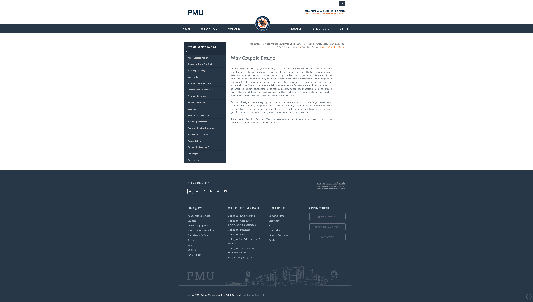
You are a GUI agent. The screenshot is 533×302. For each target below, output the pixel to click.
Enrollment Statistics (198, 134)
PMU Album (194, 254)
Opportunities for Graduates (201, 128)
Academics (254, 43)
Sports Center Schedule (200, 230)
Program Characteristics (199, 83)
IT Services (275, 230)
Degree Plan (193, 77)
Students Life (321, 29)
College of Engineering (241, 215)
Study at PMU (209, 29)
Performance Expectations (200, 90)
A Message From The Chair (200, 64)
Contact (328, 237)
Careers (191, 220)
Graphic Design (310, 47)
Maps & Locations (329, 226)
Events (191, 249)
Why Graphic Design (197, 70)
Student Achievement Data (200, 147)
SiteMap (273, 240)
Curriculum (193, 109)
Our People (193, 154)
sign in (344, 29)
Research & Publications (199, 115)
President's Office (197, 235)
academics (234, 29)
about (187, 29)
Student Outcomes (196, 102)
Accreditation (194, 141)
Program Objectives (197, 96)
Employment (329, 216)
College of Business (239, 229)
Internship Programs (197, 122)
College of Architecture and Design (324, 43)
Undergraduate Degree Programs (282, 43)
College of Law (236, 234)
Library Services (278, 235)
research (296, 29)
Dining (191, 240)
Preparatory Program (240, 257)
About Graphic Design (198, 58)
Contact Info (194, 160)
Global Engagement (198, 225)
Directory (274, 220)
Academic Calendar (198, 215)
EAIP (271, 225)
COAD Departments (288, 47)
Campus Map (276, 215)
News (190, 245)
